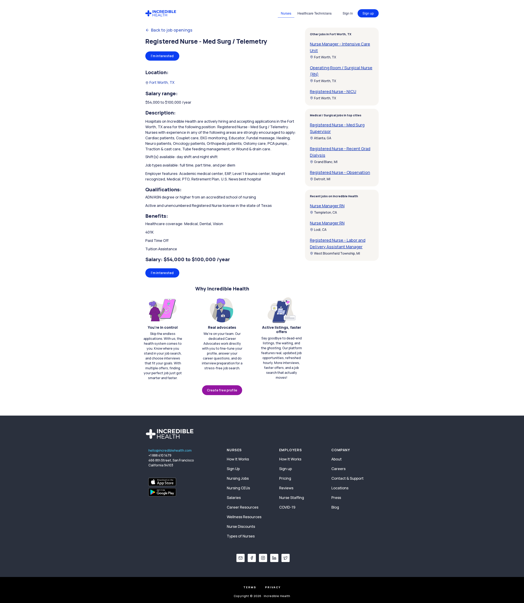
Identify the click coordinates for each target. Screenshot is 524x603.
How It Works (238, 459)
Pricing (285, 478)
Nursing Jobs (238, 478)
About (336, 459)
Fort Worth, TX (161, 82)
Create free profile (222, 390)
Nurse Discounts (241, 526)
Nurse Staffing (291, 497)
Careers (338, 468)
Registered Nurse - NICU (333, 91)
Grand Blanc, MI (326, 162)
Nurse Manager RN (327, 206)
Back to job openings (171, 30)
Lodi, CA (320, 229)
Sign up (368, 13)
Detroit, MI (322, 179)
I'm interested (162, 56)
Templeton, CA (325, 212)
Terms (249, 587)
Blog (335, 507)
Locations (339, 487)
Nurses (286, 13)
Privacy (273, 587)
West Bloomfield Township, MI (337, 253)
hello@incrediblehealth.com (170, 450)
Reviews (286, 487)
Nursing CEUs (238, 487)
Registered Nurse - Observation (340, 172)
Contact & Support (347, 478)
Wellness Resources (244, 516)
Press (336, 497)
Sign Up (233, 468)
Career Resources (242, 507)
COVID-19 (287, 507)
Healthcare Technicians (314, 13)
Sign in (348, 13)
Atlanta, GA (322, 138)
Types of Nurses (241, 536)
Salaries (234, 497)
